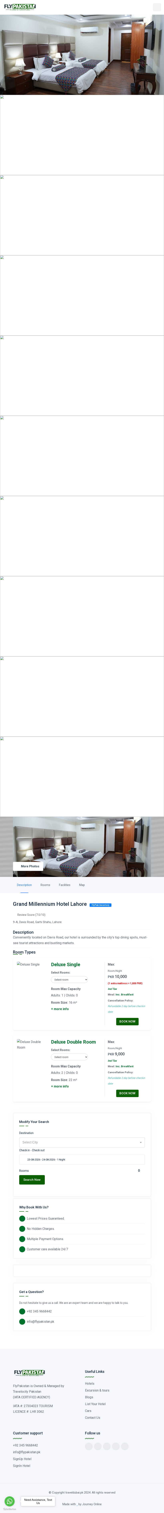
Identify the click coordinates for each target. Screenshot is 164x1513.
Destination (26, 1133)
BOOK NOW (127, 1021)
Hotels (89, 1383)
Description (24, 885)
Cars (88, 1411)
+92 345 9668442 (39, 1311)
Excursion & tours (97, 1390)
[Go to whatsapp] (10, 1501)
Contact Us (92, 1418)
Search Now (32, 1180)
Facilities (64, 885)
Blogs (89, 1397)
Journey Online (92, 1504)
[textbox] (82, 1142)
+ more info (60, 1009)
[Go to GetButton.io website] (9, 1509)
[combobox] (82, 1142)
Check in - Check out (32, 1150)
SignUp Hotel (22, 1459)
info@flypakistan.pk (40, 1321)
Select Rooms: (60, 972)
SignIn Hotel (21, 1466)
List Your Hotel (95, 1404)
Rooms (45, 885)
